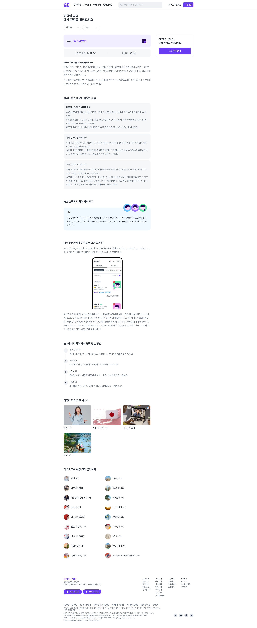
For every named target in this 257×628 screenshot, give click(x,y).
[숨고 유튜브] (181, 615)
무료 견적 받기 (175, 51)
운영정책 (155, 605)
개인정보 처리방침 (85, 605)
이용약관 (66, 605)
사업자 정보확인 (145, 605)
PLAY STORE (94, 592)
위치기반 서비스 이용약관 (101, 605)
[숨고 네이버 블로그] (175, 615)
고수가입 (188, 5)
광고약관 (74, 605)
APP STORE (74, 592)
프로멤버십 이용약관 (118, 605)
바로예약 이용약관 (132, 605)
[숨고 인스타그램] (186, 615)
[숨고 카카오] (191, 615)
